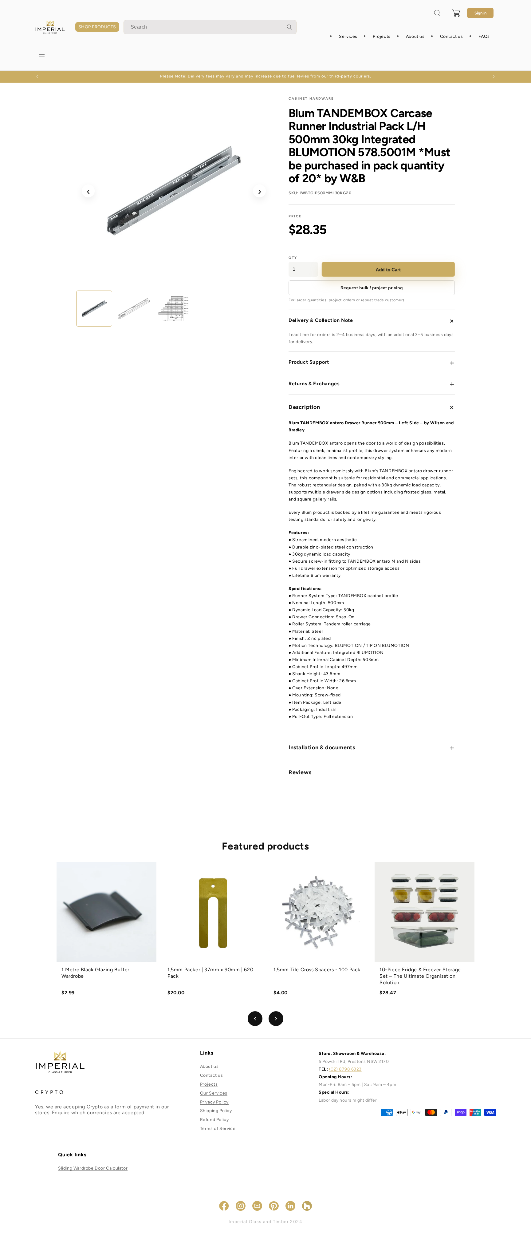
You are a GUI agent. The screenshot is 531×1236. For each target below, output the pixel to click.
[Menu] (42, 54)
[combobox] (210, 27)
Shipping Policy (216, 1110)
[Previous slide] (255, 1018)
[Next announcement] (494, 76)
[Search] (289, 27)
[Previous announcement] (37, 76)
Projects (209, 1084)
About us (209, 1066)
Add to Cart (388, 269)
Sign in (480, 13)
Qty (293, 258)
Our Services (213, 1093)
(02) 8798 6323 (345, 1069)
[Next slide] (276, 1018)
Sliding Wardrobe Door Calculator (93, 1168)
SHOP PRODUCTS (97, 27)
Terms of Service (218, 1128)
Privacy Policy (214, 1102)
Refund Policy (214, 1119)
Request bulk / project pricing (371, 287)
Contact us (211, 1075)
